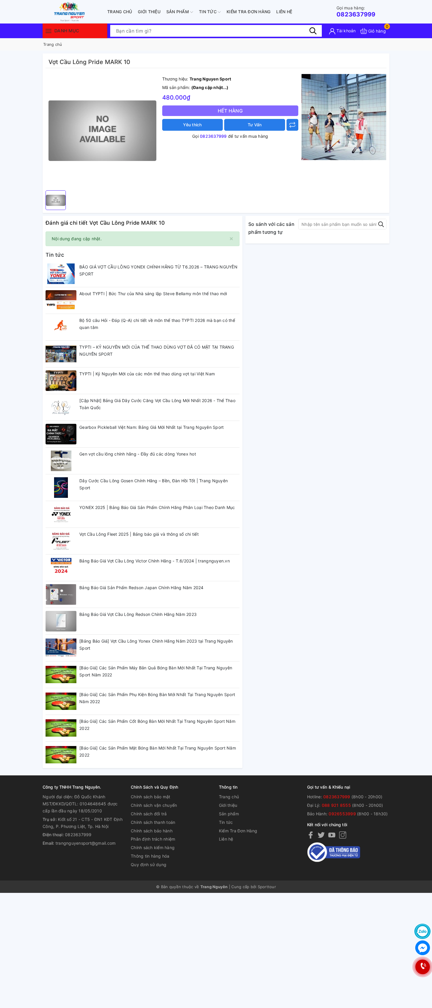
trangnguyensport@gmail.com (86, 843)
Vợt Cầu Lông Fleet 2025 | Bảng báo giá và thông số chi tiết (139, 534)
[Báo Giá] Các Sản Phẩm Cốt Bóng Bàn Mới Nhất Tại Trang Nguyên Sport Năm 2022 (157, 725)
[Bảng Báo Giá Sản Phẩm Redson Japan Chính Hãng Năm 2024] (61, 594)
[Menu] (48, 30)
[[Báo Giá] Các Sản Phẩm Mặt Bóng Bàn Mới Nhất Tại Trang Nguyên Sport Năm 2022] (61, 755)
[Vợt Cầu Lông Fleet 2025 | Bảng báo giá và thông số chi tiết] (61, 541)
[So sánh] (292, 125)
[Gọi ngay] (422, 967)
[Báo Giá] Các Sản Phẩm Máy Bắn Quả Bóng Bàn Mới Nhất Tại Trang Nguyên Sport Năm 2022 (155, 671)
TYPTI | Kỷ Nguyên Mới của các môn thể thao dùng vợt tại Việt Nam (147, 373)
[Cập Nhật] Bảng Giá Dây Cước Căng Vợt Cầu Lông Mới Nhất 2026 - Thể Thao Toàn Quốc (157, 404)
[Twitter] (321, 834)
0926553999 (342, 813)
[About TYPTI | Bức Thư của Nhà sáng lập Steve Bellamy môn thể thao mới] (61, 300)
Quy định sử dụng (148, 864)
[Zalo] (422, 931)
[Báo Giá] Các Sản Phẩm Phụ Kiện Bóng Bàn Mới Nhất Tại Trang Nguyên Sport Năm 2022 (157, 698)
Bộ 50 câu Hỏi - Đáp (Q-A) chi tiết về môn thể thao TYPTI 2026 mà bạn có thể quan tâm (157, 324)
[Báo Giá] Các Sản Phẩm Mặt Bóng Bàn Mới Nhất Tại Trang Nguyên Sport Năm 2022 (157, 751)
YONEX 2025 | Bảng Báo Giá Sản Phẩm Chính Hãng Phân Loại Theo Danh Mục (157, 507)
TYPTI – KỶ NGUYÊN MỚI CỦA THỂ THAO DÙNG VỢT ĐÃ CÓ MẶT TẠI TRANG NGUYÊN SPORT (156, 351)
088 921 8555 (336, 805)
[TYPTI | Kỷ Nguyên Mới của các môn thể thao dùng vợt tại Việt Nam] (61, 380)
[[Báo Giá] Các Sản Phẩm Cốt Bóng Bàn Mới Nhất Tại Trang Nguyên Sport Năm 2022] (61, 728)
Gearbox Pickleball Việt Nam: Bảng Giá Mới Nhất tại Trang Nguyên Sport (151, 427)
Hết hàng (230, 111)
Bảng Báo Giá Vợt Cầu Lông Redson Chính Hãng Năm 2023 (138, 614)
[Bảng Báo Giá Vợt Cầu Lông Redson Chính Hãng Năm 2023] (61, 621)
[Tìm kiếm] (313, 30)
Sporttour (267, 886)
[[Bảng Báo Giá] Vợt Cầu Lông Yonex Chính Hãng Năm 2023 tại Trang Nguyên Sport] (61, 648)
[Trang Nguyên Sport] (343, 116)
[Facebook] (310, 834)
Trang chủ (119, 11)
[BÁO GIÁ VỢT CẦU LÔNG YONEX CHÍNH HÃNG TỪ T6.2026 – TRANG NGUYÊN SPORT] (61, 273)
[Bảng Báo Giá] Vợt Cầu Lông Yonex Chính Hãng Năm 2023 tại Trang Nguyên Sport (156, 645)
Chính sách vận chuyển (154, 805)
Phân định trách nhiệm (153, 838)
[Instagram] (342, 834)
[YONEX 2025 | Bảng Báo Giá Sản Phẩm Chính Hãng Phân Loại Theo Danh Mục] (61, 514)
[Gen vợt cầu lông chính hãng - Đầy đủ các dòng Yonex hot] (61, 461)
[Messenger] (422, 947)
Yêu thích (192, 124)
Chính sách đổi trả (149, 813)
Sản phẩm (178, 11)
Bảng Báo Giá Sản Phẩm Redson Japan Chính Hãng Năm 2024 (141, 587)
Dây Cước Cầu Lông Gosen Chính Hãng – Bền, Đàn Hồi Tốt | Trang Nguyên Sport (153, 484)
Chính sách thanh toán (153, 822)
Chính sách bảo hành (152, 830)
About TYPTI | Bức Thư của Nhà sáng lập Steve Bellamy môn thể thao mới (153, 293)
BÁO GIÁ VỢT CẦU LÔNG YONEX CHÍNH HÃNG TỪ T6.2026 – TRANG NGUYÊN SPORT (158, 270)
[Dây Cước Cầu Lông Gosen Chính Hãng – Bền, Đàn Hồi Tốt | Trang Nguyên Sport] (61, 487)
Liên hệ (284, 11)
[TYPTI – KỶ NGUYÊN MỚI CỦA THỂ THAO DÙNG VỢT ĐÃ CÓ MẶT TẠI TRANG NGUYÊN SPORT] (61, 354)
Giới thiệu (149, 11)
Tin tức (208, 11)
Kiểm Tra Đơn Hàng (248, 11)
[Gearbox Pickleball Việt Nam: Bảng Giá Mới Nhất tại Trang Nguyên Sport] (61, 434)
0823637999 (356, 11)
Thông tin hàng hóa (150, 856)
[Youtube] (331, 834)
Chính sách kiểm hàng (153, 847)
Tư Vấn (255, 124)
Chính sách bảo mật (150, 796)
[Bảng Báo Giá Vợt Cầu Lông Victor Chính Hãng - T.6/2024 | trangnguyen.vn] (61, 567)
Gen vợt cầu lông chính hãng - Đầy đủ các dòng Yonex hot (137, 453)
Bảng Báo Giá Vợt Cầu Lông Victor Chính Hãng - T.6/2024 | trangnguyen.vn (154, 560)
